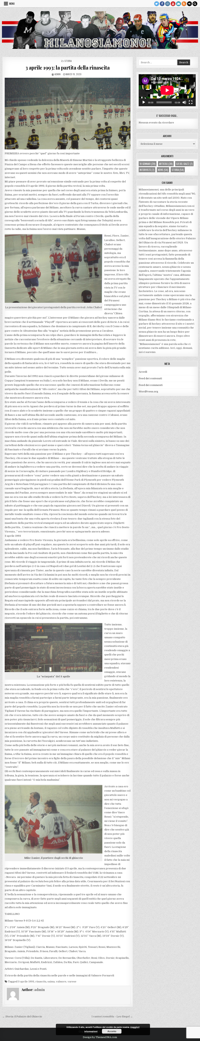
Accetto (111, 1031)
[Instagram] (167, 3)
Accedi (143, 371)
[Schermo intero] (191, 102)
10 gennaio (147, 164)
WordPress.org (148, 391)
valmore (61, 981)
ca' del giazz (184, 164)
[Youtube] (173, 3)
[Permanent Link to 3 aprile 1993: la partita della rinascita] (67, 113)
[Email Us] (178, 3)
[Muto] (184, 102)
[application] (167, 90)
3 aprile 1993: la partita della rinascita (67, 67)
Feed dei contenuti (150, 378)
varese (72, 981)
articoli (166, 164)
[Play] (144, 102)
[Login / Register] (189, 3)
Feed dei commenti (150, 385)
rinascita (40, 981)
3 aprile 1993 (26, 981)
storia (68, 60)
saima (51, 981)
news (163, 170)
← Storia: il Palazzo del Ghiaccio (22, 1016)
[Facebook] (162, 3)
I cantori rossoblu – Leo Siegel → (112, 1016)
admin (57, 74)
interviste (147, 170)
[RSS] (184, 3)
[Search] (195, 3)
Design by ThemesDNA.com (100, 1037)
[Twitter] (156, 3)
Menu (12, 3)
